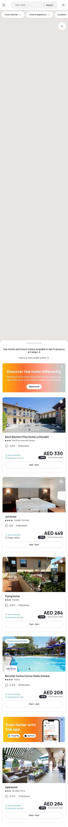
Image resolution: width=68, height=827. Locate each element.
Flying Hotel (34, 594)
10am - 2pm (34, 704)
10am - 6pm (34, 815)
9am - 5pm (34, 465)
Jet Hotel (34, 514)
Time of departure (37, 14)
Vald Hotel (34, 785)
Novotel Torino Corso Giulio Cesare (34, 673)
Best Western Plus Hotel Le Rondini (34, 434)
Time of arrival (11, 14)
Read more (34, 386)
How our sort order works (32, 357)
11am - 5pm (34, 624)
